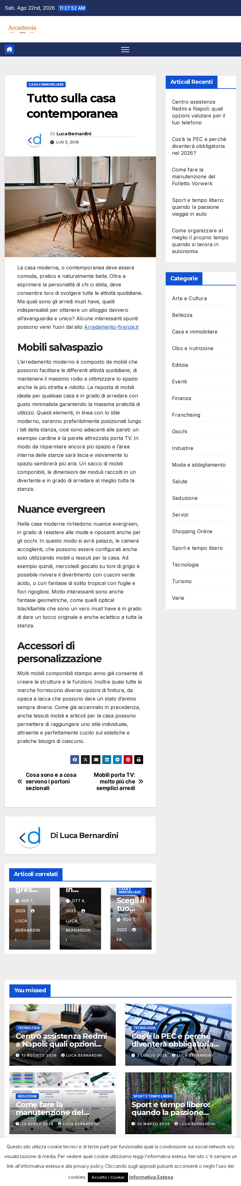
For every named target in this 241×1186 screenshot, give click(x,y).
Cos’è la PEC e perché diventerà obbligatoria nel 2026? (199, 146)
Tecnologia (185, 564)
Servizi (180, 515)
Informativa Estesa (151, 1177)
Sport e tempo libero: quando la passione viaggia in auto (198, 207)
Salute (179, 481)
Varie (178, 598)
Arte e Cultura (189, 298)
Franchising (186, 415)
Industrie (182, 448)
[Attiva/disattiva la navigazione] (125, 49)
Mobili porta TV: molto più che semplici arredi (114, 781)
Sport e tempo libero (197, 548)
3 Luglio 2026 (153, 1055)
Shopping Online (192, 531)
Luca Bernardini (73, 134)
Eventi (179, 381)
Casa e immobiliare (46, 84)
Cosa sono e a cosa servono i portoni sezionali (51, 781)
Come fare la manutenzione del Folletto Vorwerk (193, 176)
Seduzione (185, 498)
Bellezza (182, 315)
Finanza (181, 398)
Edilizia (180, 365)
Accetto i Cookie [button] (108, 1177)
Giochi (179, 431)
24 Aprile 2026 (38, 1124)
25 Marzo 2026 (154, 1124)
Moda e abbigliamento (199, 465)
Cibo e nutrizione (192, 348)
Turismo (182, 581)
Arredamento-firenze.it (111, 327)
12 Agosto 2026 (39, 1055)
